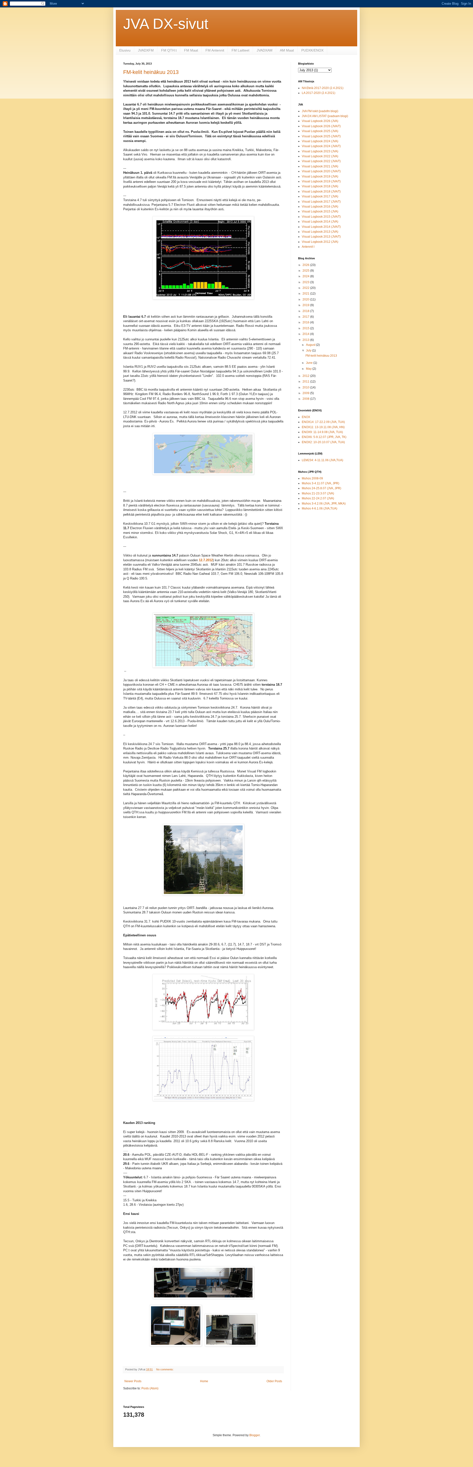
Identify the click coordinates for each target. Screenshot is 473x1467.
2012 (306, 376)
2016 (306, 322)
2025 (306, 270)
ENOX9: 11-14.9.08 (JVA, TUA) (322, 432)
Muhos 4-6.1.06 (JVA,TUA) (319, 508)
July (309, 350)
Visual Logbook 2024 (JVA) (320, 141)
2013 (306, 340)
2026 (306, 265)
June (309, 363)
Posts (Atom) (149, 1388)
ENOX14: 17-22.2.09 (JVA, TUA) (323, 422)
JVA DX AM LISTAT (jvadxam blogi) (325, 116)
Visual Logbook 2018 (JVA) (320, 186)
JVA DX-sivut (165, 24)
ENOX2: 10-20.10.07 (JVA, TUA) (323, 442)
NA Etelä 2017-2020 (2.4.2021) (322, 88)
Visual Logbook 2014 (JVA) (320, 221)
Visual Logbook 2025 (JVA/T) (321, 136)
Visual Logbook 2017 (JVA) (320, 196)
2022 (306, 288)
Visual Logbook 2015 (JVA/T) (321, 216)
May (309, 368)
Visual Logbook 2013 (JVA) (320, 231)
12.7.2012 (206, 560)
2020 (306, 299)
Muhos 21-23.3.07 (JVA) (318, 493)
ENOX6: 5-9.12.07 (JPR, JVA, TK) (324, 437)
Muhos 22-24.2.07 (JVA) (318, 498)
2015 (306, 328)
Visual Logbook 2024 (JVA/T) (321, 146)
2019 (306, 305)
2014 (306, 334)
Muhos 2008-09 (312, 478)
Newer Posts (132, 1381)
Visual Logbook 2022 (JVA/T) (321, 161)
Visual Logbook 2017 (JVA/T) (321, 201)
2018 (306, 311)
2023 (306, 282)
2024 (306, 276)
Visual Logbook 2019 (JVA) (320, 176)
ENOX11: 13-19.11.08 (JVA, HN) (323, 427)
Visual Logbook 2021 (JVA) (320, 166)
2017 (306, 316)
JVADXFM (146, 50)
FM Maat (191, 50)
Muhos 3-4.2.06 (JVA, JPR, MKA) (324, 503)
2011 (306, 381)
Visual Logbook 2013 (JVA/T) (321, 236)
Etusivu (125, 50)
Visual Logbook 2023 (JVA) (320, 151)
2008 (306, 399)
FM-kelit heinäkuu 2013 (151, 72)
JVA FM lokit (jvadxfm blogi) (320, 111)
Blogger (254, 1435)
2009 (306, 393)
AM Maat (287, 50)
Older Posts (274, 1381)
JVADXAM (264, 50)
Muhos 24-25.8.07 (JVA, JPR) (321, 488)
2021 (306, 293)
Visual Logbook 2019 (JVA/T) (321, 181)
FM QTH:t (169, 50)
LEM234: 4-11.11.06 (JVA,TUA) (322, 460)
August (311, 345)
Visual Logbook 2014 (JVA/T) (321, 226)
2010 (306, 387)
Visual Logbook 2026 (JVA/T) (321, 126)
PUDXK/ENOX (312, 50)
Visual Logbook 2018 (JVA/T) (321, 191)
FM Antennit (214, 50)
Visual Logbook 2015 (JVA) (320, 211)
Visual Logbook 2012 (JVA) (320, 242)
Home (204, 1381)
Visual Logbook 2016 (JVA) (320, 206)
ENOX (306, 417)
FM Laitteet (240, 50)
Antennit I (308, 246)
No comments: (165, 1369)
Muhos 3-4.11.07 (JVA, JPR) (320, 483)
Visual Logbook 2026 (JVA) (320, 121)
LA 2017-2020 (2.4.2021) (318, 93)
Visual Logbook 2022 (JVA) (320, 156)
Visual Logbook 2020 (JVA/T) (321, 171)
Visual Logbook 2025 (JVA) (320, 131)
